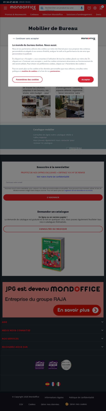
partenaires (55, 71)
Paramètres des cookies (27, 79)
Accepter (86, 79)
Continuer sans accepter (27, 38)
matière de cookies (29, 71)
